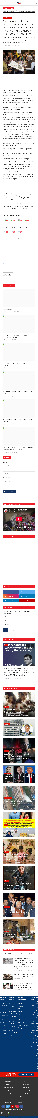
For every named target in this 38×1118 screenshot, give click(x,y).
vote (5, 630)
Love (19, 227)
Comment (6, 478)
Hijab (12, 1006)
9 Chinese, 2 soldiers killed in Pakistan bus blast (17, 392)
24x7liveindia (7, 275)
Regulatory (7, 1084)
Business (4, 1031)
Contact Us (26, 1087)
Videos (21, 1020)
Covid (3, 1022)
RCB (3, 1028)
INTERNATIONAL (7, 17)
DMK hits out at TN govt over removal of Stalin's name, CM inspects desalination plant (23, 985)
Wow (19, 239)
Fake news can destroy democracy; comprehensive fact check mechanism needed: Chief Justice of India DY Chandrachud (19, 671)
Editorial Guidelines (9, 1087)
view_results (14, 630)
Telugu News (32, 1027)
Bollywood (14, 1019)
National (21, 1003)
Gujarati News (32, 1013)
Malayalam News (32, 1031)
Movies (21, 1009)
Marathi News (32, 1009)
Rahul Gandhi (4, 1019)
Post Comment (9, 491)
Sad (13, 239)
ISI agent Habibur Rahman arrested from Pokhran (17, 421)
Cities (21, 1017)
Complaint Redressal (29, 1091)
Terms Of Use (8, 1091)
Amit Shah (14, 1016)
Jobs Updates (23, 1025)
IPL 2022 (4, 1025)
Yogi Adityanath (5, 1004)
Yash (12, 1035)
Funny (26, 227)
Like (6, 227)
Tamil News (32, 1022)
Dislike (13, 227)
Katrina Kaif (13, 1027)
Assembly (14, 1009)
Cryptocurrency (24, 1028)
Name (5, 462)
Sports (13, 1003)
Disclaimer (26, 1084)
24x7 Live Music (32, 1044)
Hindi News (32, 1004)
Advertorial (5, 1033)
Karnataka (5, 1012)
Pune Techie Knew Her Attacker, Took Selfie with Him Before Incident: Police (19, 207)
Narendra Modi (5, 1009)
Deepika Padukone (14, 1012)
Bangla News (32, 1039)
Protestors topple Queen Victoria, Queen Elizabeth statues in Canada (17, 336)
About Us (25, 1081)
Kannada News (32, 1018)
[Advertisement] (19, 78)
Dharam (32, 1035)
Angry (6, 239)
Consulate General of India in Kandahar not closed (18, 364)
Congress (5, 1015)
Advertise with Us (8, 1094)
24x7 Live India (27, 1074)
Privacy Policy (7, 1081)
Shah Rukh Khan (14, 1022)
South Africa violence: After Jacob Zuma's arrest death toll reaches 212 (18, 449)
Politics (21, 1011)
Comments (7, 458)
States (21, 1014)
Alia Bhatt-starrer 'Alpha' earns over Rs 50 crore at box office (24, 975)
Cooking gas (7, 309)
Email (4, 470)
